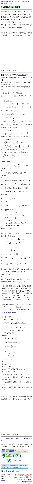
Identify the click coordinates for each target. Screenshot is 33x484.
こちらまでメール (26, 481)
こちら (24, 479)
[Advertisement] (16, 53)
